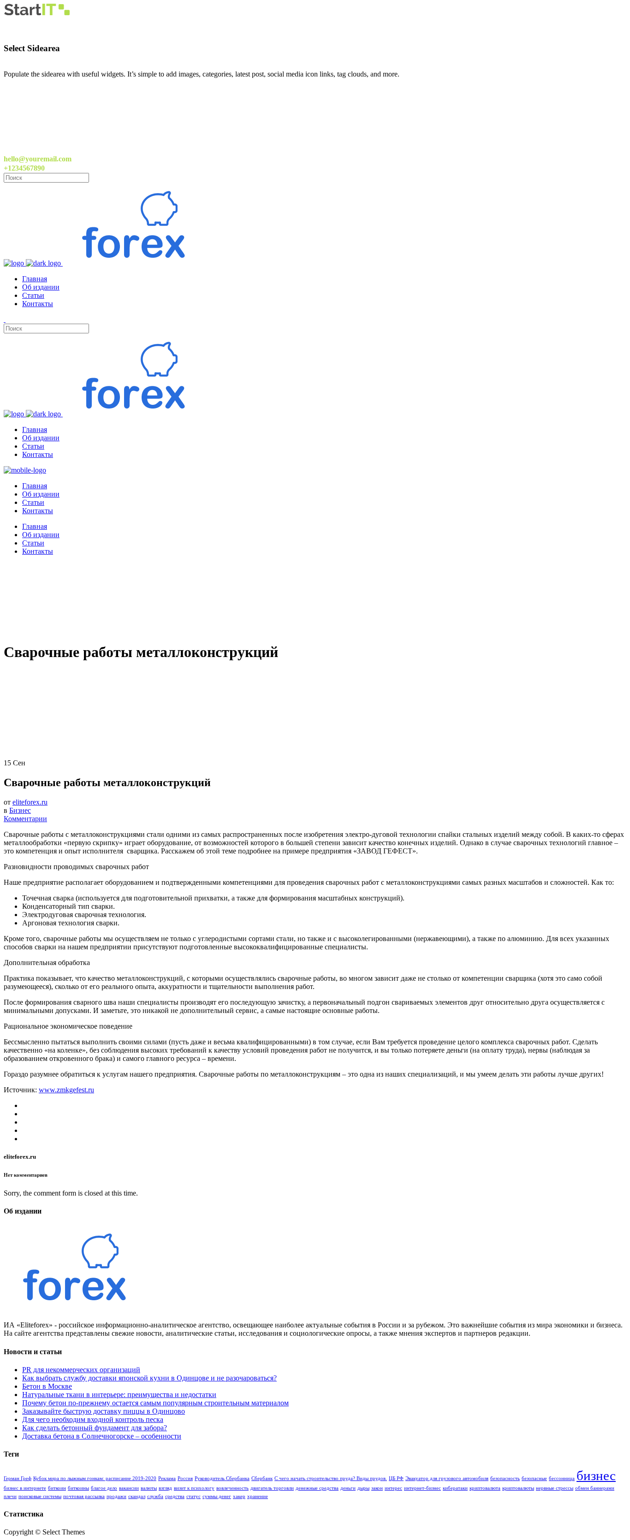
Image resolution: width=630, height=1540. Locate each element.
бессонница (562, 1478)
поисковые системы (39, 1496)
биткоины (78, 1488)
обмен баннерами (594, 1488)
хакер (239, 1496)
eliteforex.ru (30, 802)
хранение (257, 1496)
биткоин (57, 1488)
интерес (393, 1488)
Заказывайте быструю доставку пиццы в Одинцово (103, 1411)
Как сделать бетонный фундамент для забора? (94, 1428)
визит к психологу (194, 1488)
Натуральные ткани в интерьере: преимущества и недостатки (119, 1394)
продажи (116, 1496)
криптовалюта (485, 1488)
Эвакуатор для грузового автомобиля (446, 1478)
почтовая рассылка (84, 1496)
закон (377, 1488)
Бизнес (20, 810)
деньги (348, 1488)
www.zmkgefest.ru (66, 1090)
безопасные (534, 1478)
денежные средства (317, 1488)
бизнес (596, 1475)
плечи (10, 1496)
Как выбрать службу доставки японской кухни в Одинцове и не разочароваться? (149, 1378)
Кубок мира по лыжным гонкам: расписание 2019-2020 (94, 1478)
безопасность (505, 1478)
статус (193, 1496)
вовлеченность (232, 1488)
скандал (136, 1496)
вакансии (129, 1488)
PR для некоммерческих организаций (81, 1370)
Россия (185, 1478)
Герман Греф (17, 1478)
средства (174, 1496)
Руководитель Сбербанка (222, 1478)
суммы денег (216, 1496)
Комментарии (25, 819)
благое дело (104, 1488)
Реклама (167, 1478)
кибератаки (455, 1488)
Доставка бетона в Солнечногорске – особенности (101, 1436)
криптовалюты (518, 1488)
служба (155, 1496)
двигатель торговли (272, 1488)
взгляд (165, 1488)
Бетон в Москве (47, 1386)
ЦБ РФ (396, 1478)
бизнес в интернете (25, 1488)
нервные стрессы (554, 1488)
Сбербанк (262, 1478)
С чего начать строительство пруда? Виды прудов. (330, 1478)
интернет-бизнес (422, 1488)
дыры (363, 1488)
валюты (149, 1488)
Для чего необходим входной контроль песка (92, 1419)
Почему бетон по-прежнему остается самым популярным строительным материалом (155, 1403)
